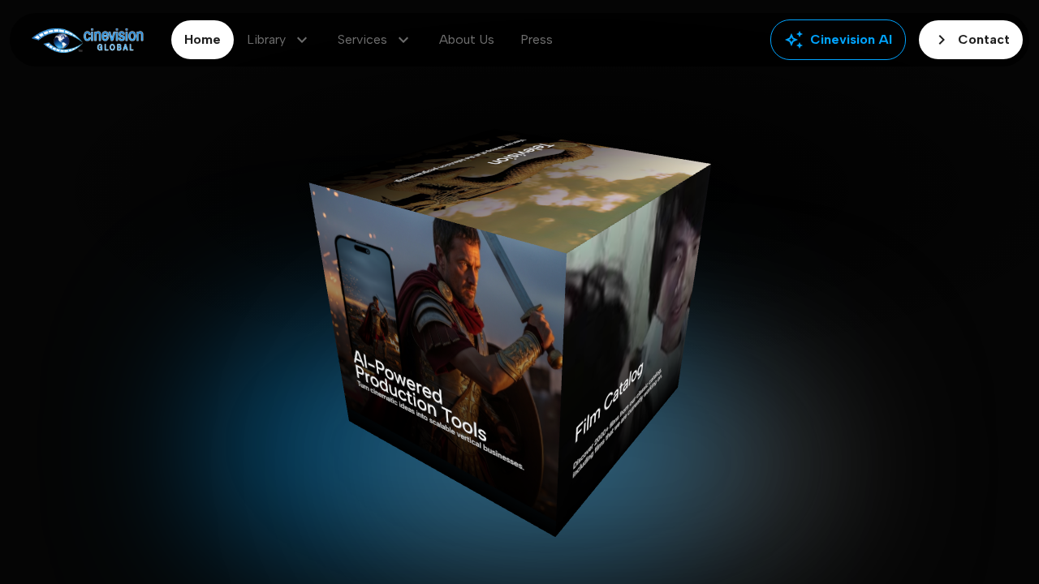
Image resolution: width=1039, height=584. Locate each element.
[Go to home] (87, 40)
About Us (466, 39)
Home (202, 39)
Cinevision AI (838, 39)
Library (279, 39)
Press (536, 39)
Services (375, 39)
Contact (971, 39)
